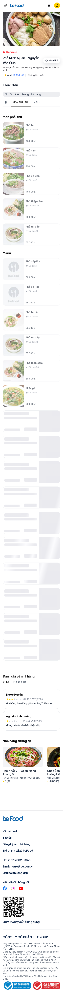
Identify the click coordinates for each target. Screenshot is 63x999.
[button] (6, 5)
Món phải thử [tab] (21, 102)
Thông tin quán (36, 75)
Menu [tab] (36, 102)
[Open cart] (49, 5)
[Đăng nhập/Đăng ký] (57, 5)
